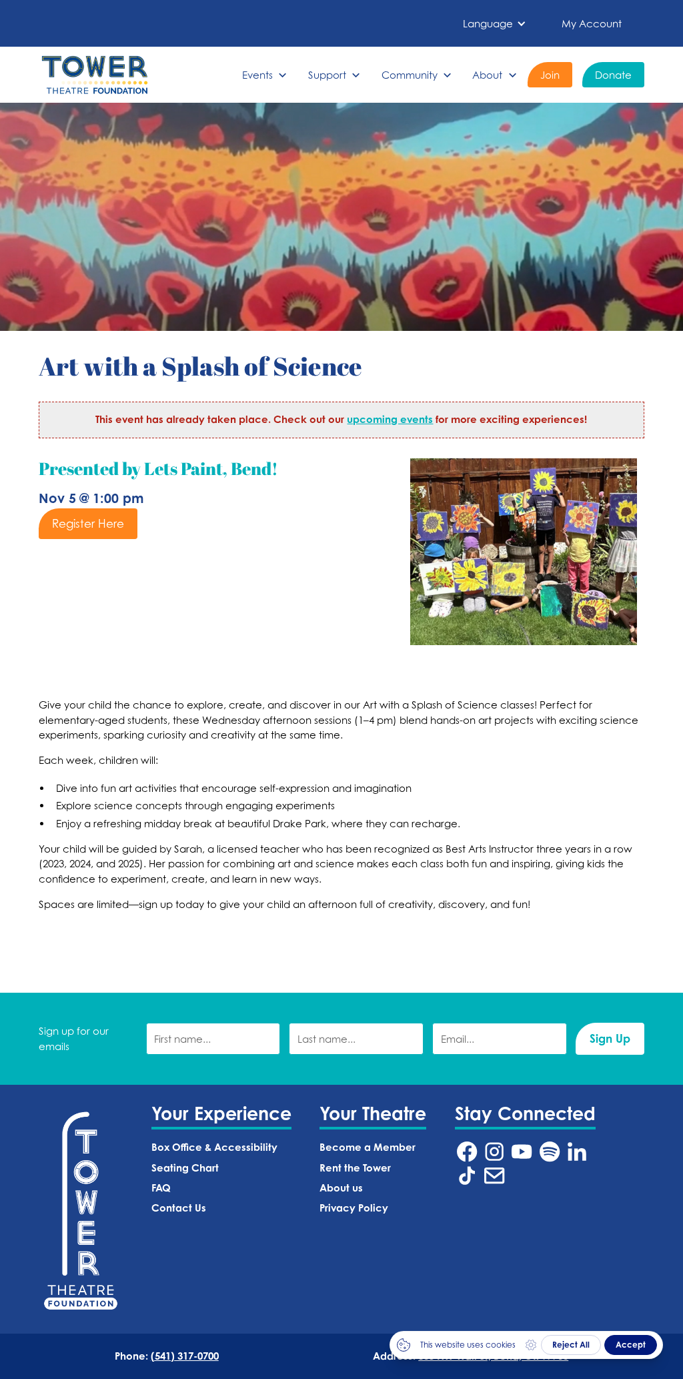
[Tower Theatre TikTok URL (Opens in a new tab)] (467, 1176)
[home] (95, 75)
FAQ (161, 1188)
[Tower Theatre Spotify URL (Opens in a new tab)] (550, 1151)
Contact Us (178, 1208)
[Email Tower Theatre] (494, 1176)
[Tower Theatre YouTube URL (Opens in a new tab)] (522, 1151)
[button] (495, 24)
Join (550, 75)
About (487, 75)
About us (341, 1188)
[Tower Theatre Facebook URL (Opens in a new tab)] (467, 1151)
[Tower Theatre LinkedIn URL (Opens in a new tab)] (577, 1151)
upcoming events (390, 419)
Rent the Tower (355, 1168)
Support (327, 75)
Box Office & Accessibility (214, 1147)
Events (257, 75)
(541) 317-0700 (185, 1356)
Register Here (88, 523)
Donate (613, 75)
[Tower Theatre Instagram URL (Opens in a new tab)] (494, 1151)
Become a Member (367, 1147)
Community (410, 75)
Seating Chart (185, 1168)
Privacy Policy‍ (353, 1208)
